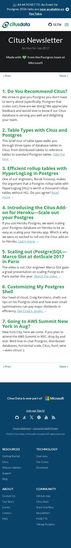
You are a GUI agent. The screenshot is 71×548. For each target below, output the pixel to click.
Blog (4, 478)
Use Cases (42, 461)
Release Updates (11, 467)
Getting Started (11, 456)
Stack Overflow (45, 507)
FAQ (5, 518)
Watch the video (46, 276)
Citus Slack (42, 501)
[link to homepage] (16, 24)
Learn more (27, 241)
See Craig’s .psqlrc (30, 311)
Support (6, 473)
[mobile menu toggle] (67, 25)
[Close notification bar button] (67, 9)
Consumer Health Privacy (45, 428)
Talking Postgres (45, 524)
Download (42, 467)
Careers (7, 512)
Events (6, 507)
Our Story (8, 501)
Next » (63, 75)
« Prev (7, 75)
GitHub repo (43, 495)
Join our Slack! (35, 410)
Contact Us (8, 495)
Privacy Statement (22, 428)
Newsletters (43, 512)
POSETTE (42, 518)
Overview (41, 456)
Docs (5, 461)
